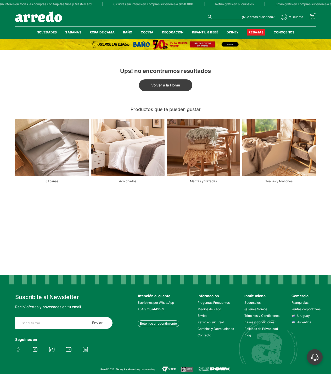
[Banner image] (165, 44)
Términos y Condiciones (260, 316)
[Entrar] (292, 17)
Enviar (97, 322)
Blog (247, 335)
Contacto (204, 335)
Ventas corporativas (306, 309)
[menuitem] (47, 32)
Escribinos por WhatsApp (156, 303)
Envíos (202, 316)
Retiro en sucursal (211, 322)
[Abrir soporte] (315, 357)
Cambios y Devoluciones (214, 329)
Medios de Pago (209, 309)
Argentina (304, 322)
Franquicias (299, 303)
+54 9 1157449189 (151, 309)
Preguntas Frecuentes (214, 303)
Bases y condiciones (259, 322)
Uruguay (303, 316)
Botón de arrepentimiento (158, 323)
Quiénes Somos (255, 309)
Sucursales (252, 303)
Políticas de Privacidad (260, 329)
